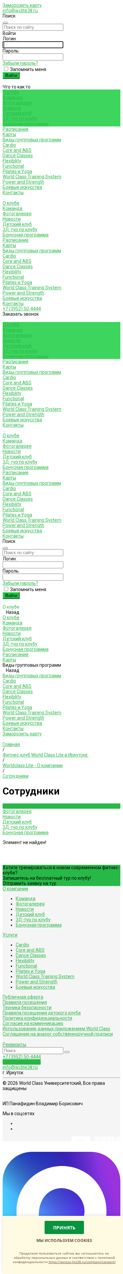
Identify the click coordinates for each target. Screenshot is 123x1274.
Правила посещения (25, 1002)
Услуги (10, 935)
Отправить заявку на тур (29, 883)
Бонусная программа (26, 123)
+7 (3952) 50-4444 (22, 308)
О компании (15, 888)
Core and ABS (17, 150)
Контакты (13, 303)
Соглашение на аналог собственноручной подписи (58, 1034)
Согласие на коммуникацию (33, 1023)
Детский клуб (17, 113)
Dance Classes (18, 155)
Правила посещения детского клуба (42, 1012)
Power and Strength (23, 182)
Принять (64, 1227)
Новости (12, 108)
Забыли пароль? (20, 63)
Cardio (9, 145)
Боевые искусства (22, 187)
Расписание (16, 240)
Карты (9, 245)
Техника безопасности (27, 1007)
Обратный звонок (22, 1062)
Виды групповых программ (32, 250)
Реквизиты (14, 1044)
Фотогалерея (17, 102)
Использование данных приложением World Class (56, 1028)
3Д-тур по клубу (20, 118)
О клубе (11, 203)
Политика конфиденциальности (37, 1018)
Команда (12, 97)
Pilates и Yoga (17, 171)
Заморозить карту (22, 5)
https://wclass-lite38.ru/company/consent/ (82, 1261)
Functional (13, 166)
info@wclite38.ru (20, 10)
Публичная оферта (23, 997)
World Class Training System (32, 176)
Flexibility (12, 160)
